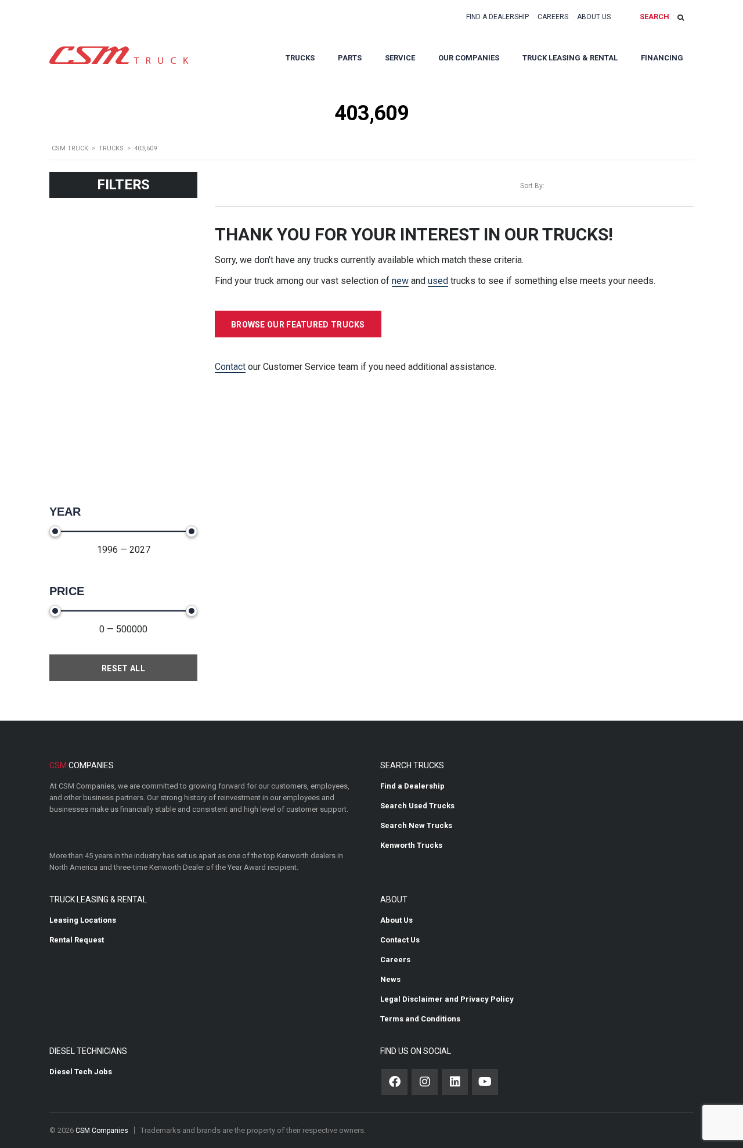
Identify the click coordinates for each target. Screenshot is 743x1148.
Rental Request (76, 939)
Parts (350, 57)
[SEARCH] (680, 17)
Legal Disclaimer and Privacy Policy (447, 999)
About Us (594, 17)
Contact (230, 366)
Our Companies (468, 57)
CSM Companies (101, 1131)
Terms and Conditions (420, 1018)
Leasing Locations (82, 920)
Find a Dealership (497, 17)
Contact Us (400, 939)
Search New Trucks (416, 825)
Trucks (300, 57)
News (390, 979)
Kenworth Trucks (411, 845)
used (438, 280)
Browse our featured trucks (298, 324)
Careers (553, 17)
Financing (662, 57)
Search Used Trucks (417, 805)
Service (400, 57)
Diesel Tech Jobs (80, 1071)
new (400, 280)
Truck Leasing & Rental (570, 57)
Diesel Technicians (88, 1051)
